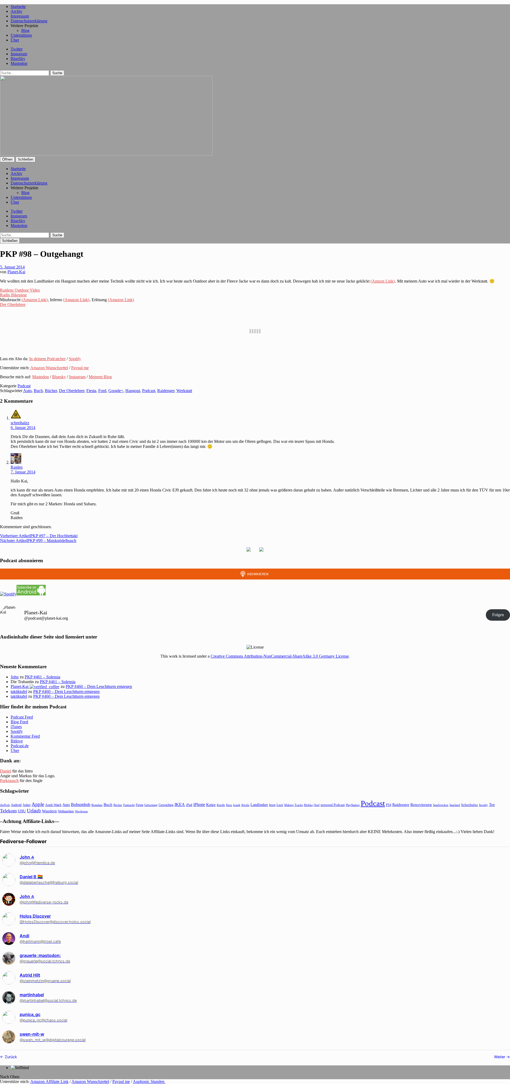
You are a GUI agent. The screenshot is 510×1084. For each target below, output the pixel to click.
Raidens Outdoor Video (20, 290)
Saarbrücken (440, 804)
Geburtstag (151, 805)
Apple (38, 804)
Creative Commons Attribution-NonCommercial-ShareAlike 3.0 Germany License (280, 656)
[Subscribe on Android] (31, 594)
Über (15, 40)
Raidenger (165, 390)
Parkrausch (9, 780)
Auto (27, 390)
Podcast (24, 386)
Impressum (20, 16)
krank (236, 804)
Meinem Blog (100, 377)
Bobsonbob (80, 804)
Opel (317, 804)
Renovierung (421, 804)
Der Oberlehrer (13, 304)
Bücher (51, 390)
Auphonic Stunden (149, 1081)
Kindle (221, 804)
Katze (211, 805)
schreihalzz (20, 423)
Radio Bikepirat (13, 295)
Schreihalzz (469, 805)
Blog (25, 30)
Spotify (75, 358)
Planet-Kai (16, 272)
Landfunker (259, 805)
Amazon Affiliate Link (49, 1081)
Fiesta (91, 390)
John (15, 677)
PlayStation (353, 805)
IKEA (180, 804)
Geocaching (166, 805)
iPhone (199, 804)
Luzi (280, 805)
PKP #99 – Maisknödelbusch (38, 540)
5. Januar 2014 (12, 267)
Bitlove (17, 741)
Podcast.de (20, 745)
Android (16, 805)
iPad (189, 805)
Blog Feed (19, 722)
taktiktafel (19, 691)
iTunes (16, 726)
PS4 (388, 805)
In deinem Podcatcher (47, 358)
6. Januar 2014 (23, 427)
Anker (27, 805)
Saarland (454, 804)
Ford (102, 390)
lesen (272, 805)
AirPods (5, 804)
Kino (229, 804)
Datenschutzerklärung (29, 21)
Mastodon (19, 63)
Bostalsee (97, 804)
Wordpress (81, 811)
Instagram (19, 54)
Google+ (115, 390)
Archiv (16, 11)
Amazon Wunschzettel (49, 367)
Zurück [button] (10, 1056)
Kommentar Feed (25, 736)
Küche (245, 804)
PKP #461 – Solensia (42, 677)
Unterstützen (21, 35)
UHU (22, 811)
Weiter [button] (500, 1056)
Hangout (132, 390)
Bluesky (59, 377)
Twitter (17, 49)
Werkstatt (184, 390)
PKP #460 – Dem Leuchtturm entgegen (99, 686)
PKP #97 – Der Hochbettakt (39, 535)
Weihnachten (66, 811)
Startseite (18, 6)
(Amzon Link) (383, 281)
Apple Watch (53, 805)
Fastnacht (129, 804)
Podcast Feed (22, 717)
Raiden (17, 467)
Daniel (5, 771)
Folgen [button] (498, 614)
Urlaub (34, 810)
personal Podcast (333, 805)
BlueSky (18, 58)
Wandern (49, 811)
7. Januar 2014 (23, 472)
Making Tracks (293, 804)
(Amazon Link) (35, 299)
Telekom (8, 810)
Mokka (308, 804)
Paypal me (80, 367)
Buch (38, 390)
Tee (492, 805)
